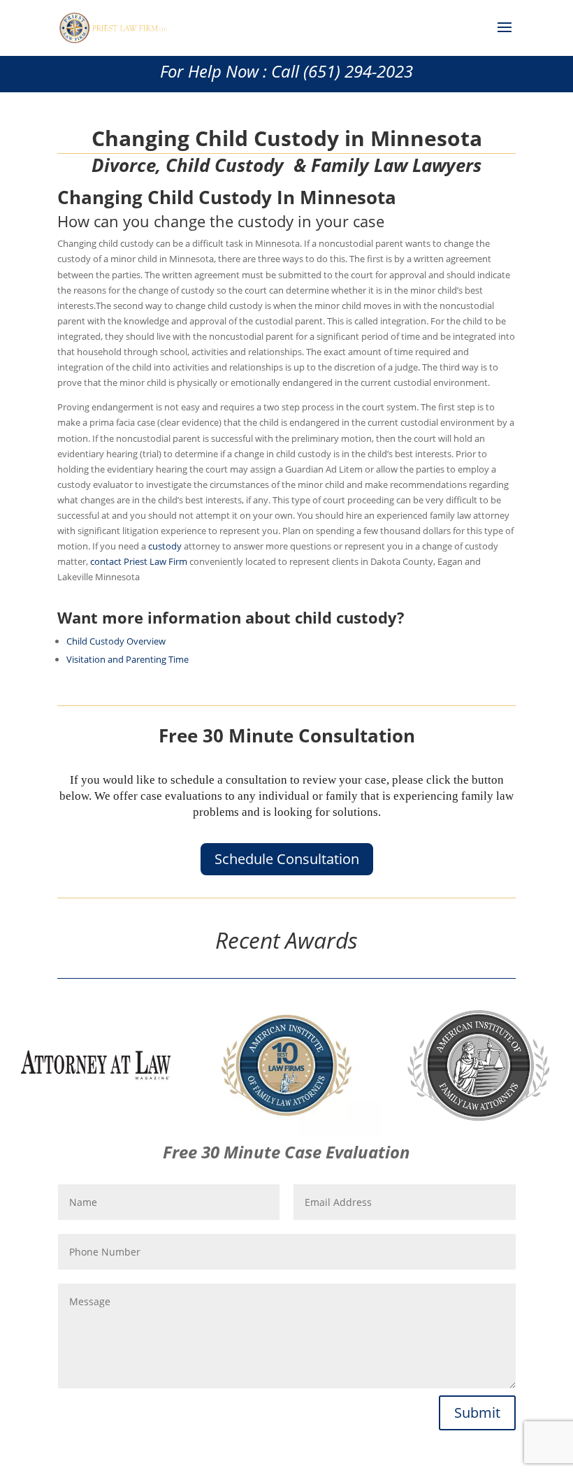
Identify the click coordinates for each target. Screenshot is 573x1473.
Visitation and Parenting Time (127, 659)
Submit (477, 1412)
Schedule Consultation (287, 858)
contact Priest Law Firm (138, 561)
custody (165, 546)
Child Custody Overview (116, 641)
